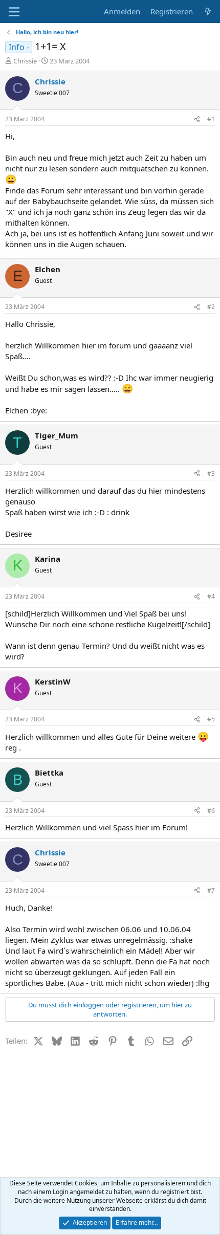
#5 (211, 719)
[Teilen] (197, 119)
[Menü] (14, 12)
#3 (211, 473)
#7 (211, 890)
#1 (211, 119)
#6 (211, 810)
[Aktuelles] (208, 11)
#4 (211, 596)
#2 (211, 306)
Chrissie (25, 60)
